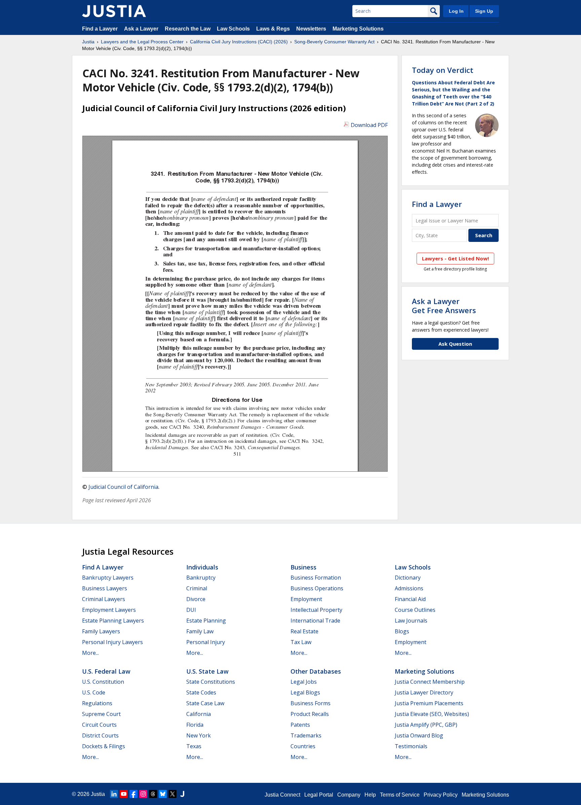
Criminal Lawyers (103, 599)
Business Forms (310, 703)
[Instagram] (143, 794)
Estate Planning (206, 620)
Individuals (202, 567)
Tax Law (300, 642)
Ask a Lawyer (142, 29)
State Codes (201, 692)
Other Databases (315, 671)
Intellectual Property (316, 609)
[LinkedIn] (114, 794)
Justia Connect (282, 795)
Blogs (402, 631)
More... (90, 652)
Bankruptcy (201, 577)
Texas (193, 746)
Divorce (195, 599)
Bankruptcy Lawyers (107, 577)
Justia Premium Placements (429, 703)
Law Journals (411, 620)
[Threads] (153, 794)
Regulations (97, 703)
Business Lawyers (104, 588)
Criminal (196, 588)
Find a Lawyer (100, 29)
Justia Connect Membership (430, 681)
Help (370, 795)
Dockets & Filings (103, 746)
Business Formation (315, 577)
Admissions (409, 588)
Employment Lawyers (109, 609)
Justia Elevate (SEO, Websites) (432, 714)
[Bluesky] (163, 794)
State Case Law (205, 703)
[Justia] (114, 11)
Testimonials (411, 746)
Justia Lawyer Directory (424, 692)
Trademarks (305, 735)
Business (303, 567)
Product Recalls (309, 714)
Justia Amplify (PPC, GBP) (426, 724)
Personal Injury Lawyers (112, 642)
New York (198, 735)
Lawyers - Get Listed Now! (455, 258)
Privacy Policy (441, 795)
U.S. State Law (207, 671)
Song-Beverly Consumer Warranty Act (334, 41)
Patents (300, 724)
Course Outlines (415, 609)
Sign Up (484, 11)
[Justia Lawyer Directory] (182, 794)
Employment (306, 599)
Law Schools (233, 29)
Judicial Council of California (123, 487)
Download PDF (369, 125)
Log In (456, 11)
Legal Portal (318, 795)
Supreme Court (101, 714)
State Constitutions (210, 681)
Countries (302, 746)
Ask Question (455, 343)
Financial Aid (410, 599)
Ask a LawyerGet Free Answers (444, 305)
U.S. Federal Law (106, 671)
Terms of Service (400, 795)
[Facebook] (133, 794)
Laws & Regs (273, 29)
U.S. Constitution (103, 681)
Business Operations (316, 588)
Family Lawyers (101, 631)
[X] (172, 794)
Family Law (200, 631)
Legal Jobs (303, 681)
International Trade (315, 620)
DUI (191, 609)
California (198, 714)
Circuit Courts (99, 724)
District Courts (100, 735)
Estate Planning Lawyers (113, 620)
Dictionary (408, 577)
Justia (88, 41)
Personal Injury (205, 642)
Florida (194, 724)
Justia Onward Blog (419, 735)
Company (348, 795)
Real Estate (304, 631)
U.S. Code (93, 692)
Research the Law (187, 29)
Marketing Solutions (358, 29)
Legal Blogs (305, 692)
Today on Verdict (442, 70)
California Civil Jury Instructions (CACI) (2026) (239, 41)
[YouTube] (124, 794)
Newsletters (311, 29)
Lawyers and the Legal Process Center (142, 41)
